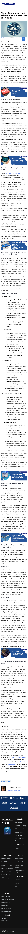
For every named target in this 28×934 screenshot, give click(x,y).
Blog (16, 886)
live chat (22, 762)
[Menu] (23, 39)
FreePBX (4, 862)
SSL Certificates (6, 871)
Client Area (4, 905)
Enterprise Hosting (20, 829)
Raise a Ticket (5, 902)
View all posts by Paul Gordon (14, 790)
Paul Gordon (4, 37)
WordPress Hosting (20, 825)
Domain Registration (7, 868)
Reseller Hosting (19, 832)
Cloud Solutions (5, 781)
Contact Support (6, 908)
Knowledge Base (6, 911)
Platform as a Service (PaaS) (13, 173)
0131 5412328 (5, 897)
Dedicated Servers (6, 865)
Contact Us (18, 883)
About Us (17, 880)
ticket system (11, 764)
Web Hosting (18, 822)
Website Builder (5, 858)
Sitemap (17, 848)
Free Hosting (18, 835)
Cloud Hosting (19, 858)
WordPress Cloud (20, 862)
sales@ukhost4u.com (7, 899)
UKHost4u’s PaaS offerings (19, 757)
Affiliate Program (6, 878)
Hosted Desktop (6, 875)
